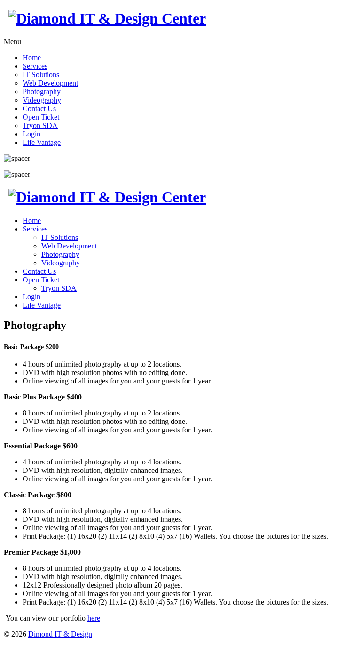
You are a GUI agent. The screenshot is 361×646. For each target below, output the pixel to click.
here (93, 618)
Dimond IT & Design (60, 634)
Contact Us (39, 108)
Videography (42, 100)
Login (31, 134)
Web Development (50, 83)
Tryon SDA (40, 125)
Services (35, 66)
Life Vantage (42, 142)
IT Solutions (41, 75)
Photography (42, 92)
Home (32, 58)
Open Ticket (41, 117)
